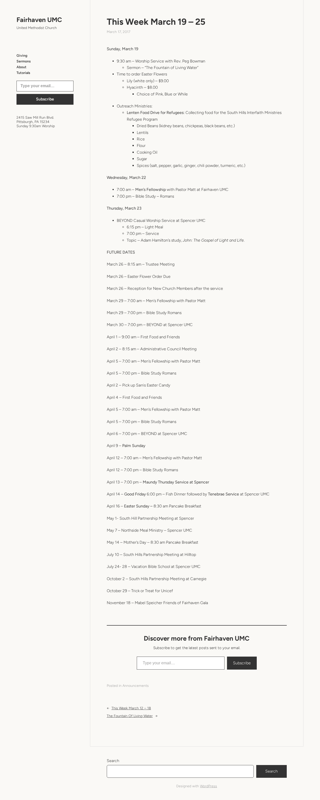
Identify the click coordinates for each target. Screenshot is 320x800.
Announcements (135, 686)
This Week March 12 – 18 (131, 708)
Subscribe (45, 99)
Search (113, 760)
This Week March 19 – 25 (156, 21)
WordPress (208, 786)
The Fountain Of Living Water (130, 716)
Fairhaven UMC (39, 20)
